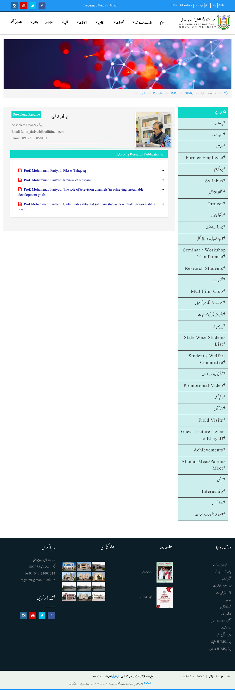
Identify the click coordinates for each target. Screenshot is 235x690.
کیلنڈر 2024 (146, 597)
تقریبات (218, 280)
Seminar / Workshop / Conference (204, 253)
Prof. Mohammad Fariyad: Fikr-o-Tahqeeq (55, 170)
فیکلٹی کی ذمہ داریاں (212, 374)
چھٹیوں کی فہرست (224, 593)
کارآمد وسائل (226, 614)
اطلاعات (49, 22)
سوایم (207, 5)
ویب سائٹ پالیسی (216, 676)
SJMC (189, 93)
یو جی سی (214, 5)
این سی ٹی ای (199, 5)
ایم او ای (221, 5)
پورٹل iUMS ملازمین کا (220, 649)
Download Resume (26, 114)
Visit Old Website (182, 5)
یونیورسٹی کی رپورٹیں (223, 572)
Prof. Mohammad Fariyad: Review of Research (58, 180)
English (103, 5)
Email (14, 615)
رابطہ (228, 676)
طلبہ (66, 22)
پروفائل (218, 123)
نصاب (229, 600)
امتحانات (83, 22)
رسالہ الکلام (147, 571)
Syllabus (214, 181)
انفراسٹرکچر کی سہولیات (210, 315)
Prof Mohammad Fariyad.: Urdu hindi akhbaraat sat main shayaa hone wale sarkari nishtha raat (86, 207)
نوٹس (220, 480)
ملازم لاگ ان (226, 628)
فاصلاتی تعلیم (16, 22)
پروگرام (218, 169)
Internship (212, 491)
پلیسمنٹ (218, 326)
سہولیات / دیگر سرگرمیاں (208, 303)
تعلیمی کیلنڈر (227, 579)
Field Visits (211, 420)
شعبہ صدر (217, 135)
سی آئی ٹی (115, 676)
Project (215, 204)
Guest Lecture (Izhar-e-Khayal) (203, 435)
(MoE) (148, 683)
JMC (174, 93)
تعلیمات (120, 22)
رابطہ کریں (217, 503)
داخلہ (35, 22)
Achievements (208, 450)
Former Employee (204, 158)
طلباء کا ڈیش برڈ (225, 607)
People (158, 93)
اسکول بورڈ (217, 215)
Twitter (32, 5)
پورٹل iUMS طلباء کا (221, 642)
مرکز (226, 93)
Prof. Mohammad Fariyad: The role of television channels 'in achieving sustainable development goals (80, 192)
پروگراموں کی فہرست (222, 586)
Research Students (204, 268)
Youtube (23, 5)
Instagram (14, 5)
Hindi (114, 5)
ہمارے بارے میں (143, 22)
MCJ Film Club (207, 291)
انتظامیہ (101, 22)
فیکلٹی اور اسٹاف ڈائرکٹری (221, 621)
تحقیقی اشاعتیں (215, 192)
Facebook (42, 5)
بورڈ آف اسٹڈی (214, 227)
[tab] (203, 123)
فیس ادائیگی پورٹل (224, 635)
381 (142, 93)
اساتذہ (219, 146)
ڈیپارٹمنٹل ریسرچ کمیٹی (209, 239)
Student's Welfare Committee (207, 359)
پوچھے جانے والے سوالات (193, 676)
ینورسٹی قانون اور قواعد (222, 565)
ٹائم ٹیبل (218, 397)
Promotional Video (203, 386)
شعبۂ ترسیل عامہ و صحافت (209, 514)
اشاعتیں (218, 409)
